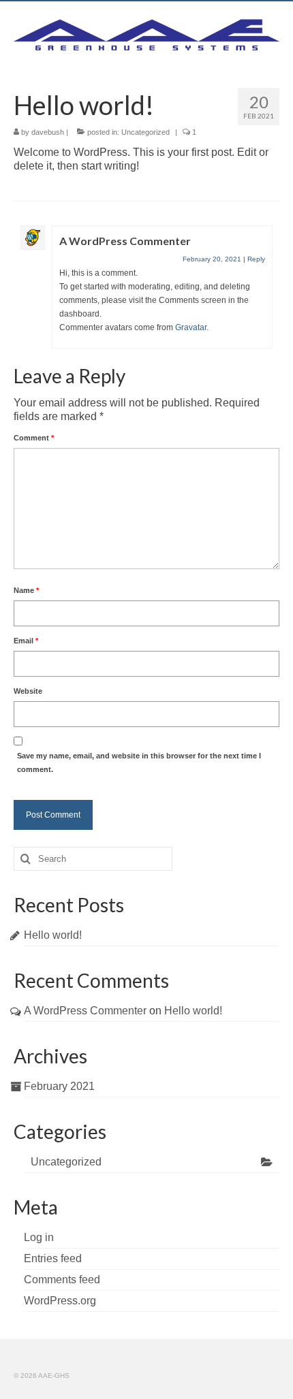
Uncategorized (145, 132)
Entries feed (53, 1258)
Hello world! (53, 935)
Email (26, 641)
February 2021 (59, 1086)
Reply (256, 259)
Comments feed (62, 1279)
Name (26, 590)
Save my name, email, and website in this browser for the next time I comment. (139, 762)
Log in (39, 1237)
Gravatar (190, 327)
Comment (34, 438)
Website (28, 691)
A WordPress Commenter (125, 240)
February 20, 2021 (212, 259)
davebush (47, 132)
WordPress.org (60, 1300)
